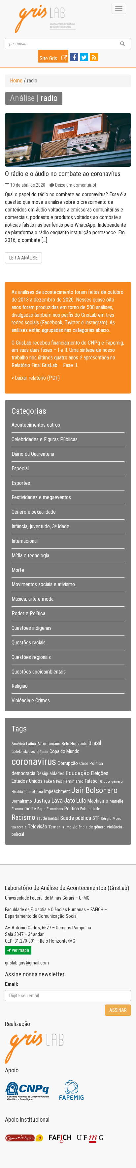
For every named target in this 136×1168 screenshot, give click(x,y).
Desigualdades (50, 773)
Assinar (118, 1010)
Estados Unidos (27, 781)
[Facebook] (73, 58)
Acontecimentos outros (36, 425)
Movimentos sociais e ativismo (43, 584)
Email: (11, 984)
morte (30, 809)
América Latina (24, 743)
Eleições (99, 773)
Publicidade (90, 809)
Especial (20, 468)
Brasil (94, 743)
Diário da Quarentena (33, 454)
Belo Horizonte (74, 743)
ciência (42, 751)
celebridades (23, 751)
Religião (20, 686)
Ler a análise (23, 257)
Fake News (53, 781)
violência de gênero (89, 827)
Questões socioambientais (39, 672)
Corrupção (67, 763)
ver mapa (20, 950)
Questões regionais (31, 657)
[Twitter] (83, 58)
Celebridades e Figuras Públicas (45, 439)
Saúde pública (75, 818)
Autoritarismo (48, 743)
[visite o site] (27, 1090)
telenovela (19, 827)
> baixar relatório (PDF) (36, 378)
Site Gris (49, 58)
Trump (66, 827)
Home (16, 80)
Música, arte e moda (32, 599)
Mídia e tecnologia (30, 555)
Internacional (25, 541)
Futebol (92, 781)
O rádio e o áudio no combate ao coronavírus (62, 174)
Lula (81, 800)
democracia (23, 773)
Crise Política (91, 763)
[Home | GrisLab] (45, 19)
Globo (105, 781)
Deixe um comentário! (75, 185)
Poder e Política (28, 613)
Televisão (37, 826)
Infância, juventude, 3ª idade (40, 526)
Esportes (21, 483)
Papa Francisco (50, 809)
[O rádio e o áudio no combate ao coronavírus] (68, 140)
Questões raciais (29, 642)
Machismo (97, 801)
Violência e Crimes (31, 700)
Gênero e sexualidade (34, 512)
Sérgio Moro (111, 818)
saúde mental (48, 818)
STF (95, 818)
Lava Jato (63, 800)
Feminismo (73, 781)
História (17, 792)
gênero (117, 781)
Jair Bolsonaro (94, 790)
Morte (18, 570)
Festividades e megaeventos (41, 497)
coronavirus (34, 761)
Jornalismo (22, 801)
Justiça (41, 800)
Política (71, 809)
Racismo (23, 817)
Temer (54, 826)
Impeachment (57, 791)
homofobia (33, 791)
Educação (77, 773)
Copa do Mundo (65, 751)
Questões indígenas (31, 628)
